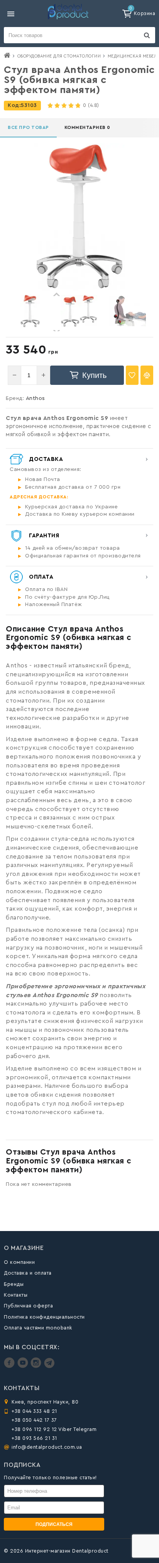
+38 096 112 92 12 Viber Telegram (54, 1429)
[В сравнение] (146, 375)
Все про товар (28, 127)
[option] (30, 311)
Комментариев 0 (87, 127)
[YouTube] (23, 1366)
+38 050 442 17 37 (34, 1419)
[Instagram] (36, 1366)
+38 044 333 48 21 (34, 1411)
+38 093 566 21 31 (34, 1438)
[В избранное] (132, 375)
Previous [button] (57, 294)
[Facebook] (10, 1366)
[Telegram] (49, 1366)
